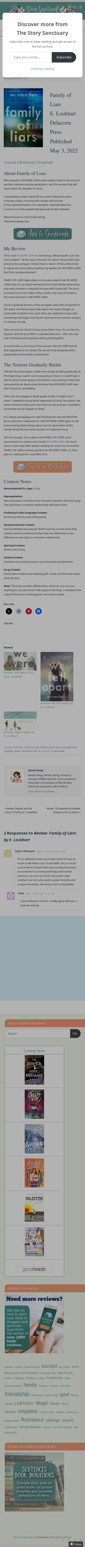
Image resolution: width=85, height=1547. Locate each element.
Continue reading (42, 69)
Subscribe (64, 57)
